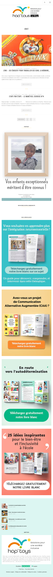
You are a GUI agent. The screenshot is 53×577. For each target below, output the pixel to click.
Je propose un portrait (26, 199)
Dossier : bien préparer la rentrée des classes (17, 512)
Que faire (24, 94)
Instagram (14, 210)
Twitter (47, 210)
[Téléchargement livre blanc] (26, 253)
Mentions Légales (10, 571)
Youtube (39, 210)
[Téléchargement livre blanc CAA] (26, 322)
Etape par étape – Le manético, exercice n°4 (26, 96)
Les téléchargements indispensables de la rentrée (18, 526)
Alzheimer (27, 68)
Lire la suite (26, 84)
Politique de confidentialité (21, 571)
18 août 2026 (12, 513)
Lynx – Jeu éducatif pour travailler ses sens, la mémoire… (26, 70)
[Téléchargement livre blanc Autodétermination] (26, 392)
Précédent (21, 119)
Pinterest (22, 210)
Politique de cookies (31, 571)
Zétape (40, 94)
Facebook (6, 210)
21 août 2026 (12, 506)
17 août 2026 (12, 520)
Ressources (32, 94)
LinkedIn (30, 210)
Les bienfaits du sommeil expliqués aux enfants (17, 505)
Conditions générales (42, 571)
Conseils (34, 68)
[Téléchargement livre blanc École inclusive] (26, 461)
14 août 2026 (12, 527)
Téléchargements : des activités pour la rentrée (17, 519)
